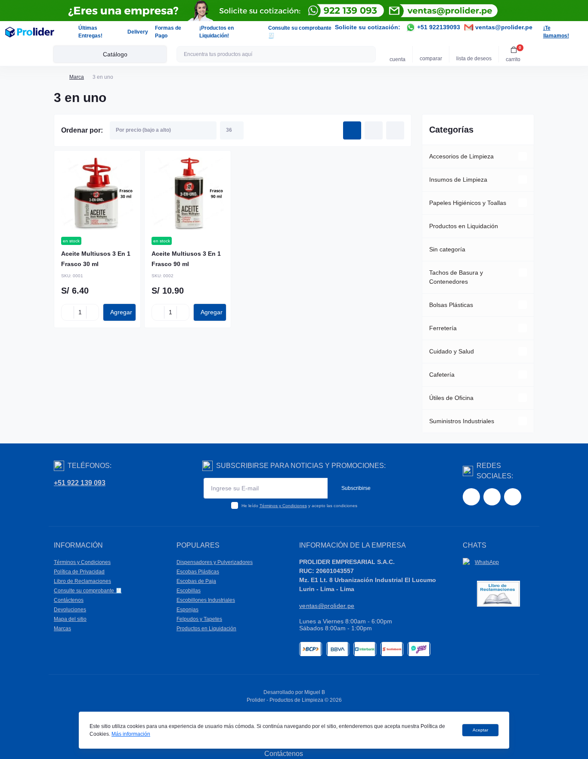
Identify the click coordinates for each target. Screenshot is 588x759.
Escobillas (188, 591)
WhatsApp (487, 562)
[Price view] (395, 130)
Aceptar (480, 730)
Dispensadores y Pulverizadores (214, 562)
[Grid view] (352, 130)
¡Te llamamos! (556, 32)
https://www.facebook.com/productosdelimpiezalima (471, 496)
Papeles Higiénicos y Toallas (467, 202)
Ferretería (443, 328)
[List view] (374, 130)
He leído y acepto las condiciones (299, 505)
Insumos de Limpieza (458, 179)
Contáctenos (69, 600)
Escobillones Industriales (205, 600)
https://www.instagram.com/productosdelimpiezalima (492, 496)
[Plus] (93, 312)
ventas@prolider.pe (502, 27)
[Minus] (68, 312)
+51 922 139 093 (79, 482)
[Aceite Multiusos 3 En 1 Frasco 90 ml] (188, 194)
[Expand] (522, 156)
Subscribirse (356, 488)
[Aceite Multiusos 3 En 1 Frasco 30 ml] (97, 194)
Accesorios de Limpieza (461, 156)
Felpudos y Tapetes (199, 619)
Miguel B (314, 692)
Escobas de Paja (196, 581)
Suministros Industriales (461, 421)
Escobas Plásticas (197, 572)
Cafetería (442, 374)
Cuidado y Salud (451, 351)
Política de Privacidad (79, 572)
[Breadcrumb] (57, 77)
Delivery (137, 32)
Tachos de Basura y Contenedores (456, 277)
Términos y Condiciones (283, 505)
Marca (76, 77)
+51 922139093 (437, 27)
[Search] (368, 54)
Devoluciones (70, 610)
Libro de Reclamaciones (82, 581)
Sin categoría (447, 249)
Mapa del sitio (70, 619)
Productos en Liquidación (463, 226)
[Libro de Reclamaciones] (498, 593)
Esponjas (187, 610)
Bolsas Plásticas (451, 304)
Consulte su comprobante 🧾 (88, 591)
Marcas (62, 629)
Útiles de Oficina (451, 397)
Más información (130, 734)
